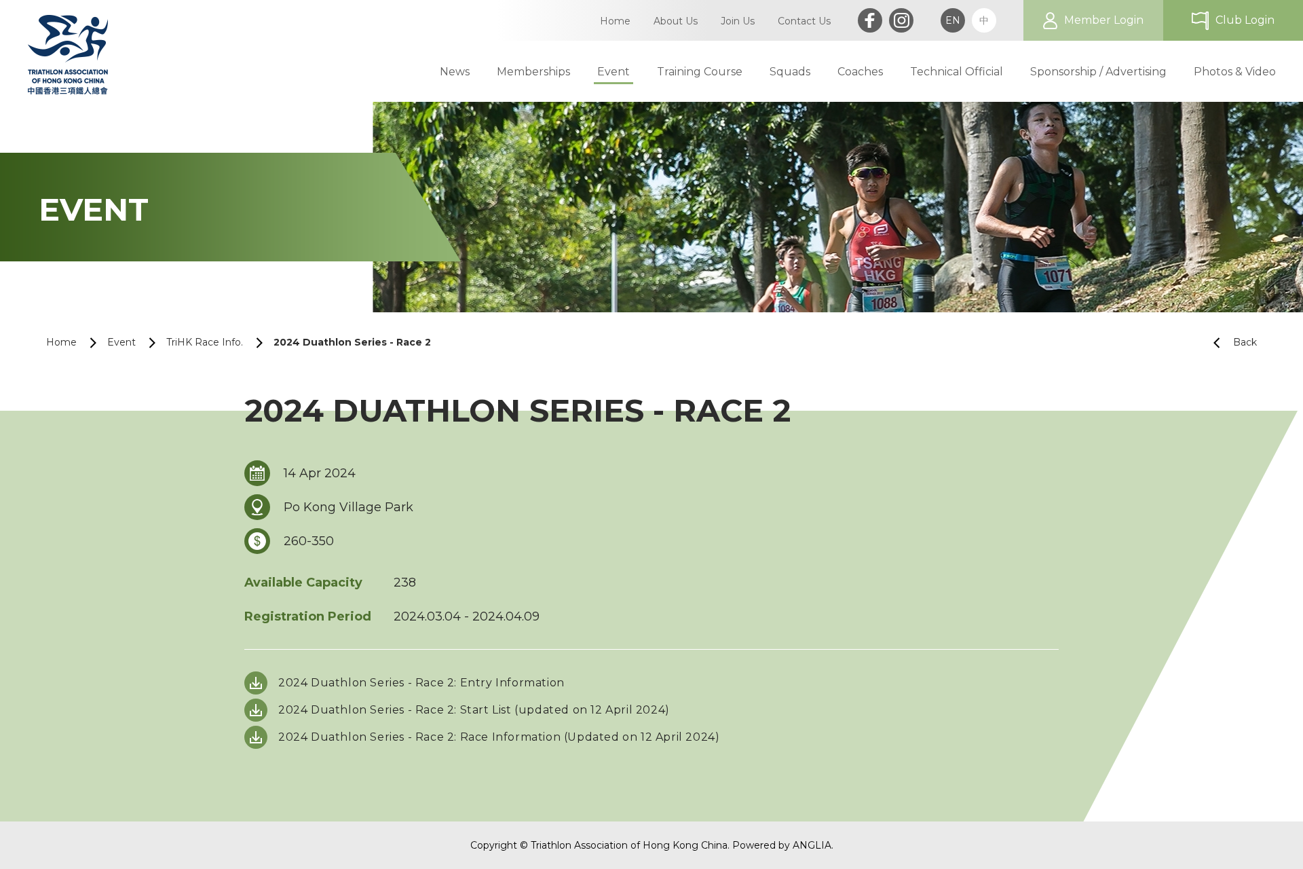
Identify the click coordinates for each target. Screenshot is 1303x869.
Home (61, 342)
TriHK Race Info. (204, 342)
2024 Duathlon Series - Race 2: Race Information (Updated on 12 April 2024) (498, 737)
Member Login (1104, 20)
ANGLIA (812, 845)
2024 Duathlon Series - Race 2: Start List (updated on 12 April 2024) (474, 709)
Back (1245, 342)
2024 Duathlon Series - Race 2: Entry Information (421, 682)
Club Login (1244, 20)
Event (121, 342)
